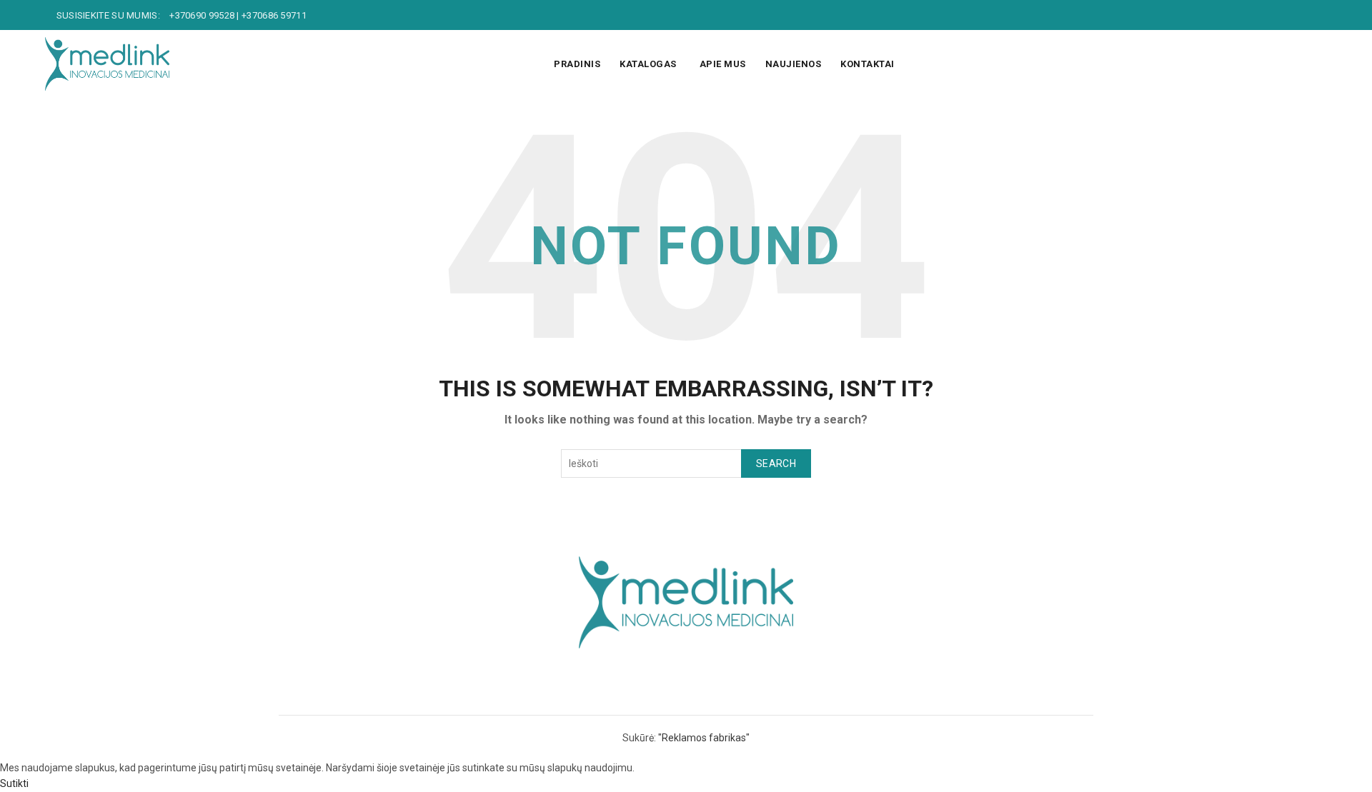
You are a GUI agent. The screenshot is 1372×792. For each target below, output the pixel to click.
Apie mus (723, 64)
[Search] (1315, 64)
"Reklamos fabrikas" (704, 737)
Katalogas (648, 64)
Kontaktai (867, 64)
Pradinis (577, 64)
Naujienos (793, 64)
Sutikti (14, 783)
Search (776, 463)
